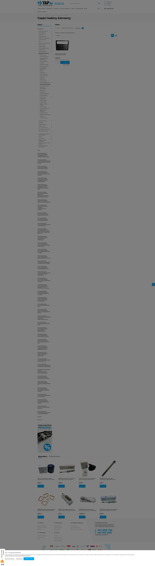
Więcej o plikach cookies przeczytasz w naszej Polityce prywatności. (16, 555)
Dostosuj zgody (19, 558)
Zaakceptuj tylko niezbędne (8, 558)
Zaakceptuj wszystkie (29, 558)
